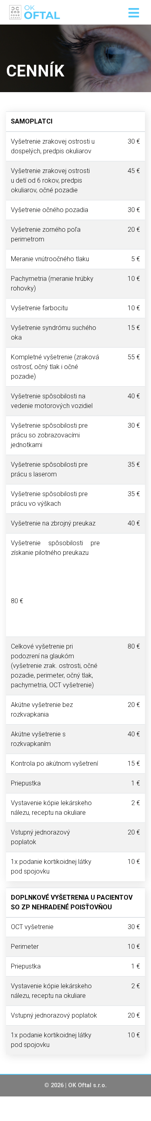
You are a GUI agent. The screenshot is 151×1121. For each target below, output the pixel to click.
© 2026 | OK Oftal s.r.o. (75, 1085)
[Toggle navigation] (133, 13)
